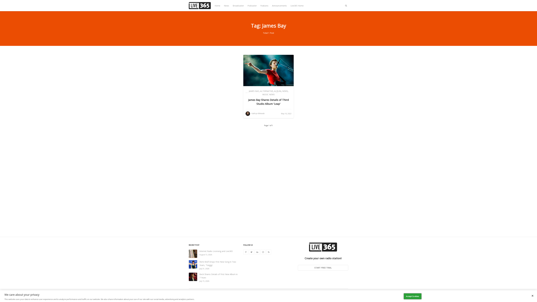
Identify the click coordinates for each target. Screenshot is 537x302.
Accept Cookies (412, 296)
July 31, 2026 (204, 268)
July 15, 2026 (204, 281)
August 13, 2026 (205, 254)
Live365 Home (297, 5)
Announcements (279, 5)
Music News (268, 94)
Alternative (266, 91)
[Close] (532, 296)
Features (264, 5)
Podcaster (252, 5)
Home (217, 5)
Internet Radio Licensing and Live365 (216, 251)
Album (277, 91)
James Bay (254, 91)
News (226, 5)
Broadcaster (238, 5)
